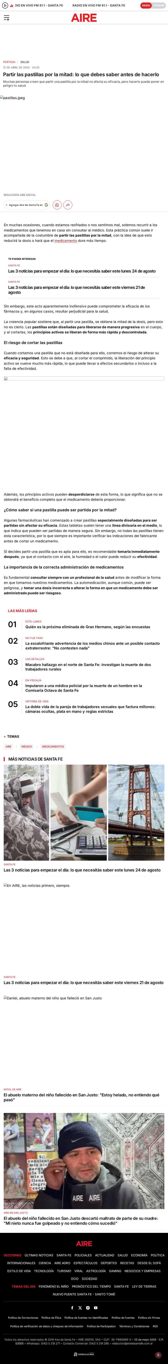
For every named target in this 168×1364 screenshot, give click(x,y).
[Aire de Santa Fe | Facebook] (72, 1308)
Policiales (83, 1255)
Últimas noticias (39, 1255)
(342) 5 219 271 (50, 1343)
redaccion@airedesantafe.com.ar (132, 1343)
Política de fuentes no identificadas (86, 1317)
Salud (24, 62)
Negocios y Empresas (143, 1271)
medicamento (65, 241)
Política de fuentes (123, 1317)
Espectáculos (86, 1263)
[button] (27, 17)
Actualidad (104, 1255)
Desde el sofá (149, 1263)
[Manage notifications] (158, 1355)
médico (27, 746)
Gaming (115, 1271)
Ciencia (45, 1263)
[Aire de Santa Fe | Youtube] (96, 1308)
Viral (78, 1271)
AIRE (8, 746)
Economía (139, 1255)
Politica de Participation (101, 1326)
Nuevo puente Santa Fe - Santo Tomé (84, 1294)
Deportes (109, 1263)
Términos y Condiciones (134, 1326)
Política (158, 1255)
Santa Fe (64, 1255)
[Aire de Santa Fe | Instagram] (88, 1308)
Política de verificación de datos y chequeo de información (46, 1326)
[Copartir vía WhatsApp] (57, 204)
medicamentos (53, 746)
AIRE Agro (62, 1263)
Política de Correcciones (23, 1317)
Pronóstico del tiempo (91, 1286)
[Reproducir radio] (5, 5)
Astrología (96, 1271)
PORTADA (9, 62)
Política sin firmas (149, 1317)
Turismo (64, 1271)
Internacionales (21, 1263)
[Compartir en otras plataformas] (67, 204)
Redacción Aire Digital (20, 195)
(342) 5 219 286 (99, 1343)
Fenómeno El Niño (54, 1286)
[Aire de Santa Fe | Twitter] (80, 1308)
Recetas (127, 1263)
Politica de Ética (51, 1317)
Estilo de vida (19, 1271)
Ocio (74, 1279)
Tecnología (44, 1271)
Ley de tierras (144, 1286)
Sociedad (89, 1279)
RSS (155, 1326)
